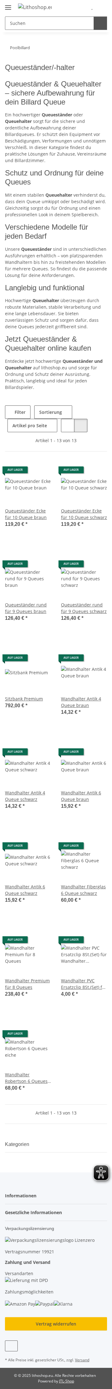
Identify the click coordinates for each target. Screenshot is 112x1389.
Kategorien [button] (17, 1144)
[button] (82, 7)
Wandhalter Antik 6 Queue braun (81, 796)
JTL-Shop (66, 1381)
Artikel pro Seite (29, 425)
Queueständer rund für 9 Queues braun (26, 608)
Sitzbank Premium (24, 699)
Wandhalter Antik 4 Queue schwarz (25, 796)
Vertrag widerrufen (56, 1324)
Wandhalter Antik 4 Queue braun (81, 702)
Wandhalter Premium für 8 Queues (27, 984)
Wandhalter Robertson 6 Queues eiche (26, 1078)
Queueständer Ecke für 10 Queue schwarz (84, 514)
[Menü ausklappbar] (8, 5)
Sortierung (50, 412)
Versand (82, 1360)
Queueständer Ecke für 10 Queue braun (26, 514)
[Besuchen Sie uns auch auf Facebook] (11, 1345)
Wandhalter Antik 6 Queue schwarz (25, 890)
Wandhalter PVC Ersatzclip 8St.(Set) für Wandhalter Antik (84, 984)
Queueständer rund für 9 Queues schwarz (84, 608)
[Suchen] (100, 23)
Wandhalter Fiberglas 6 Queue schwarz (83, 890)
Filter (19, 412)
